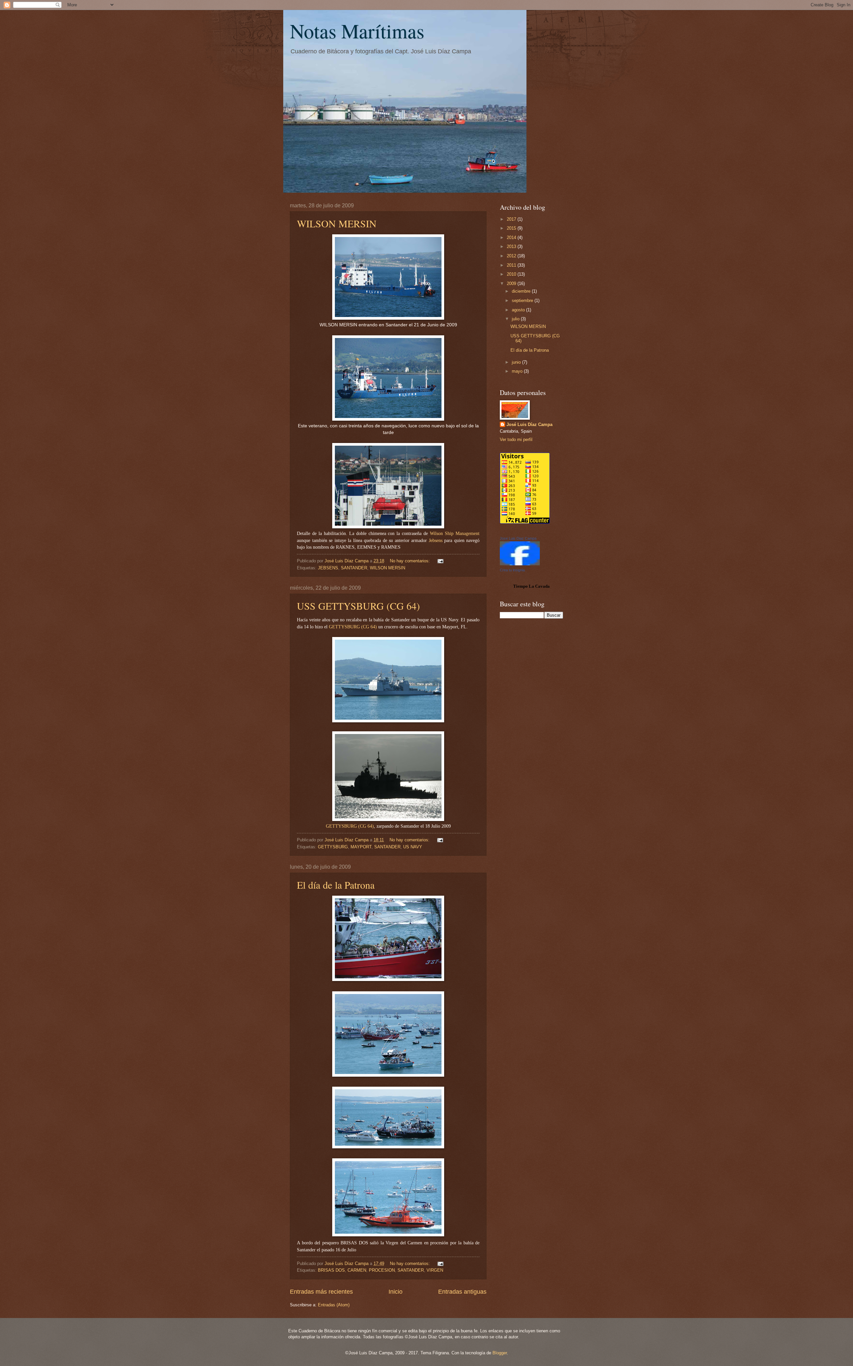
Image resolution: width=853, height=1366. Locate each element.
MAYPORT (361, 846)
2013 (512, 246)
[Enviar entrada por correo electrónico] (440, 560)
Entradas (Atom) (334, 1304)
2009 (512, 283)
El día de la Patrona (336, 884)
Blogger (499, 1352)
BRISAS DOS (331, 1270)
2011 (512, 265)
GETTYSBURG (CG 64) (353, 626)
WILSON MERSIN (337, 223)
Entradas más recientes (321, 1291)
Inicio (396, 1291)
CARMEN (357, 1270)
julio (516, 318)
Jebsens (435, 540)
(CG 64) (365, 826)
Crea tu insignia (512, 570)
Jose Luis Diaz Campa (518, 538)
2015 (512, 228)
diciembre (522, 291)
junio (517, 362)
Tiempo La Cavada (531, 586)
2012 (512, 255)
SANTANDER (354, 567)
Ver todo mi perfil (516, 439)
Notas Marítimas (357, 30)
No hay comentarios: (410, 560)
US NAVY (412, 846)
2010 (512, 274)
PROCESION (382, 1270)
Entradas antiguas (462, 1291)
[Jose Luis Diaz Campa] (520, 563)
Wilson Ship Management (454, 533)
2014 (512, 237)
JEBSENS (328, 567)
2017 (512, 219)
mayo (518, 371)
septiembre (523, 300)
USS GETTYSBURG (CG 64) (358, 605)
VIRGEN (434, 1270)
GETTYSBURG (341, 826)
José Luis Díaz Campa (529, 424)
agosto (519, 309)
